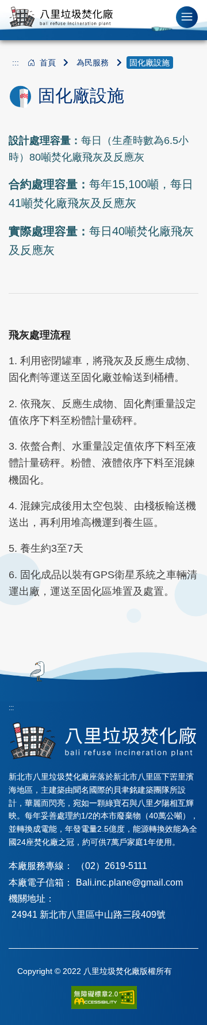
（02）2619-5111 (111, 866)
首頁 (48, 62)
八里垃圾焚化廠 (61, 17)
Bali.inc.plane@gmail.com (129, 882)
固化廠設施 (149, 62)
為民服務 (92, 62)
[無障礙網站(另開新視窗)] (104, 996)
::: (15, 62)
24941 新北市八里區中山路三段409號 (89, 914)
